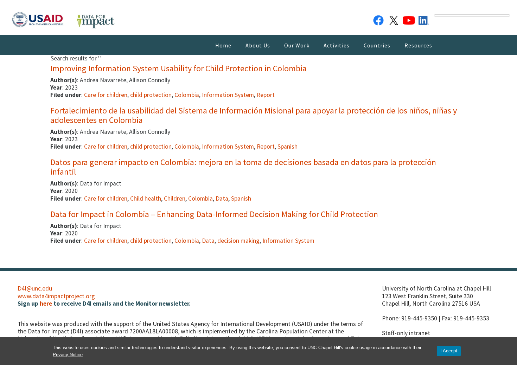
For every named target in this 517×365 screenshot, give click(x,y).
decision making (238, 241)
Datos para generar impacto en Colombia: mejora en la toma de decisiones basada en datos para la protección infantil (243, 167)
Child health (145, 198)
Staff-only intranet (406, 333)
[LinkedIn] (423, 19)
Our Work (296, 45)
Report (266, 95)
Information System (228, 95)
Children (174, 198)
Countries (377, 45)
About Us (257, 45)
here (46, 303)
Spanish (287, 146)
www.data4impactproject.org (56, 296)
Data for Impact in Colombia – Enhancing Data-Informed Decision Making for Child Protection (214, 214)
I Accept (448, 350)
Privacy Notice (68, 354)
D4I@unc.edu (35, 288)
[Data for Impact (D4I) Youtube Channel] (408, 19)
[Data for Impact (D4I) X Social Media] (393, 19)
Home (223, 45)
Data (222, 198)
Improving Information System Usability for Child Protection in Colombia (178, 68)
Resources (418, 45)
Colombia (186, 95)
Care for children (105, 95)
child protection (151, 95)
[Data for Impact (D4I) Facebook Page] (378, 19)
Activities (337, 45)
